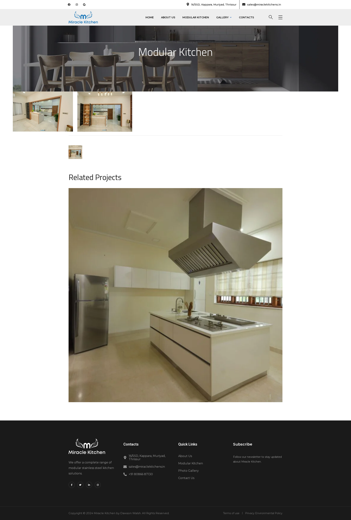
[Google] (84, 4)
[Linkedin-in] (89, 485)
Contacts (246, 17)
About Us (168, 17)
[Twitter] (80, 485)
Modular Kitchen (195, 17)
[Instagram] (98, 485)
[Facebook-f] (72, 485)
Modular (158, 299)
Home (150, 17)
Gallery (222, 17)
